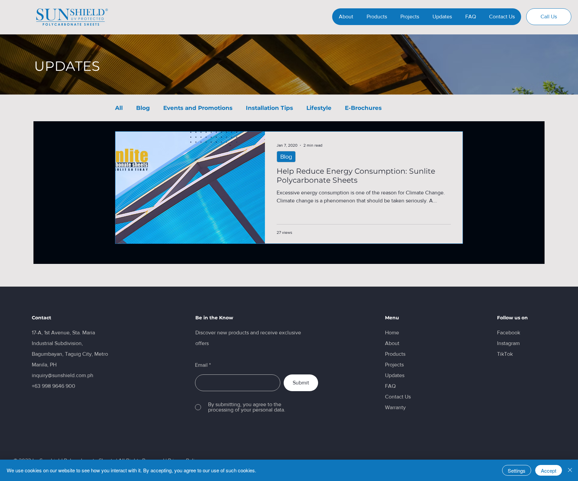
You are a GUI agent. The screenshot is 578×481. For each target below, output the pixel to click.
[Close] (570, 470)
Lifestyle (318, 108)
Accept (548, 470)
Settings (516, 470)
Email (201, 365)
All (119, 108)
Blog (143, 108)
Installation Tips (269, 108)
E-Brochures (363, 108)
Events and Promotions (197, 108)
